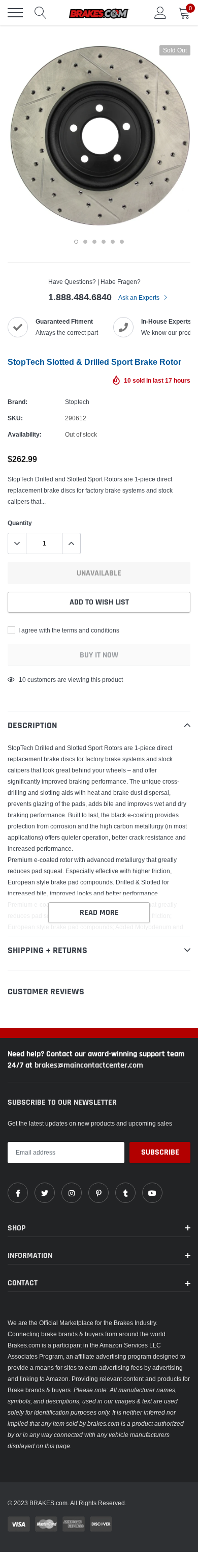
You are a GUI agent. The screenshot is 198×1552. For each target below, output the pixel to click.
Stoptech (77, 402)
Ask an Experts (139, 297)
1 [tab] (76, 242)
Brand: (17, 402)
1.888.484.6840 (80, 297)
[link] (18, 1193)
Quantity (20, 523)
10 (22, 679)
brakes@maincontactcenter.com (89, 1065)
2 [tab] (85, 242)
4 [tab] (104, 242)
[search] (41, 12)
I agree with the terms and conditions (68, 630)
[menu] (15, 12)
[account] (160, 12)
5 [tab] (113, 242)
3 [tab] (94, 242)
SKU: (15, 418)
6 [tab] (122, 242)
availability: (25, 434)
